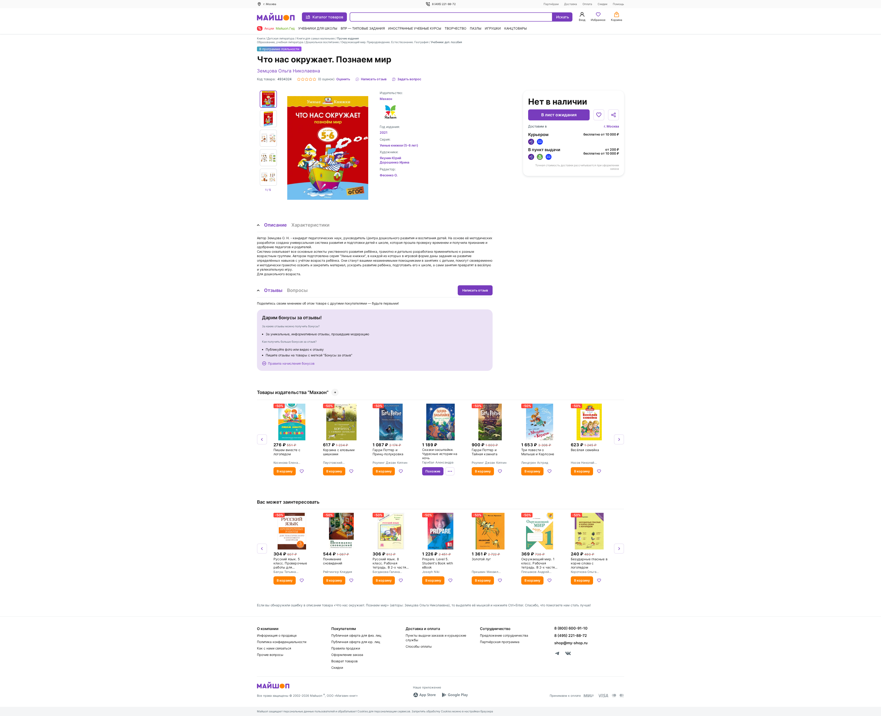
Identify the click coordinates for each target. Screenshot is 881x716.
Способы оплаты (419, 646)
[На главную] (276, 17)
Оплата (587, 4)
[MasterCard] (614, 695)
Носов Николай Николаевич (582, 462)
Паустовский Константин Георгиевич (341, 462)
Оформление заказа (347, 655)
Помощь (618, 4)
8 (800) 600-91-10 (571, 628)
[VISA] (602, 695)
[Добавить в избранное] (598, 114)
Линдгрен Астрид (534, 462)
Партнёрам (551, 4)
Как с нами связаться (274, 648)
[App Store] (424, 695)
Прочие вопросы (270, 655)
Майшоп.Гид (285, 28)
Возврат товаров (344, 661)
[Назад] (262, 439)
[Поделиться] (613, 114)
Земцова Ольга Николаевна (288, 71)
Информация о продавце (277, 635)
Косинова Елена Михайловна (285, 462)
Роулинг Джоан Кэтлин (390, 462)
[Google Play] (454, 695)
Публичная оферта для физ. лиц (356, 635)
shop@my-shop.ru (571, 643)
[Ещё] (449, 471)
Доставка (570, 4)
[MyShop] (273, 688)
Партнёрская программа (499, 642)
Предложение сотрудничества (504, 635)
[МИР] (589, 695)
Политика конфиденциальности (281, 642)
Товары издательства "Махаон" (293, 392)
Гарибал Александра (438, 462)
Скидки (602, 4)
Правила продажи (345, 648)
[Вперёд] (619, 439)
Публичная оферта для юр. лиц (355, 642)
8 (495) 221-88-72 (444, 4)
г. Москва (611, 126)
